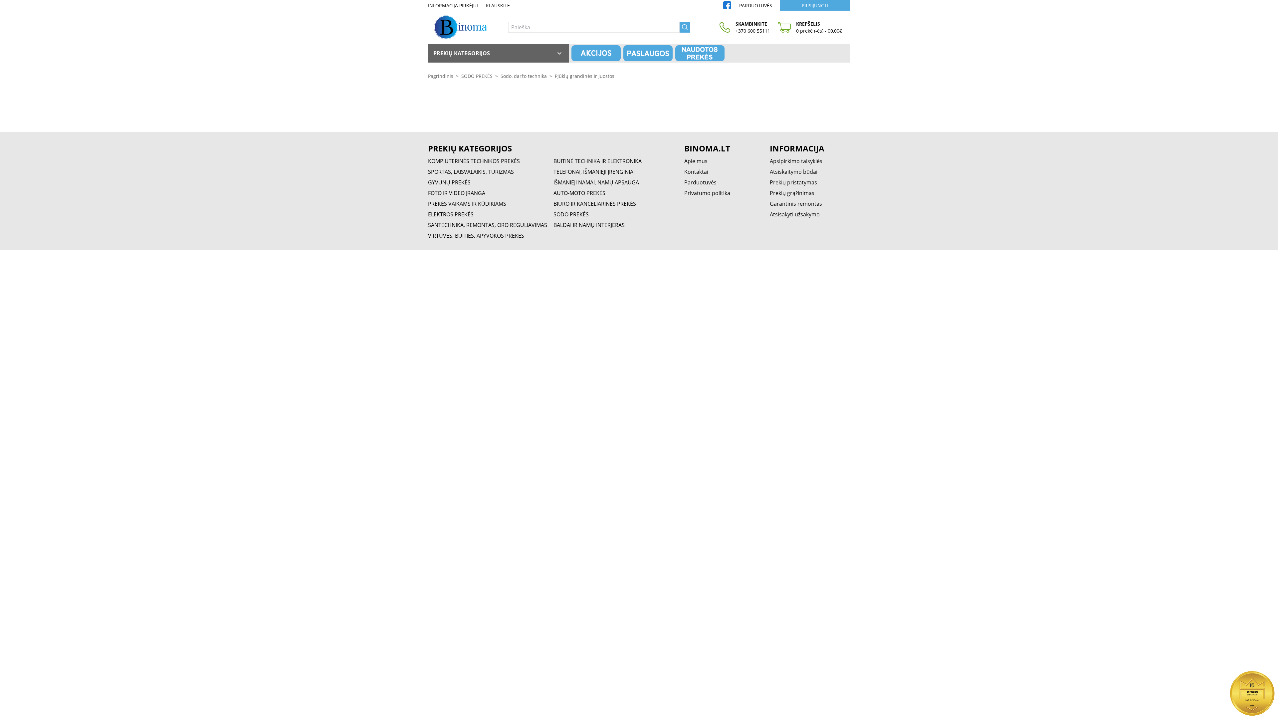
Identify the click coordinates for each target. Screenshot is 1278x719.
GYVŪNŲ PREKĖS (449, 182)
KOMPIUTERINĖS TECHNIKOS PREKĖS (474, 161)
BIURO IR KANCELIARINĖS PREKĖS (594, 203)
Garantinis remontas (796, 203)
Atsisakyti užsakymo (795, 214)
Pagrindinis (440, 76)
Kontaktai (696, 171)
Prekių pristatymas (793, 182)
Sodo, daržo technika (524, 76)
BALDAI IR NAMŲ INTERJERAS (589, 225)
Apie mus (696, 161)
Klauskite (498, 5)
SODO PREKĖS (477, 76)
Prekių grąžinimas (792, 193)
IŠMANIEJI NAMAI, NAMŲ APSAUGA (596, 182)
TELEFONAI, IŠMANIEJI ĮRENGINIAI (594, 171)
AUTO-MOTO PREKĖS (579, 193)
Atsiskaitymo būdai (793, 171)
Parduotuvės (755, 5)
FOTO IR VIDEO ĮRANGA (456, 193)
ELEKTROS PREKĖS (451, 214)
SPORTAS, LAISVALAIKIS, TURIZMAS (471, 171)
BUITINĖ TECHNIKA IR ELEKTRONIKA (597, 161)
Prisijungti (815, 5)
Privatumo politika (707, 193)
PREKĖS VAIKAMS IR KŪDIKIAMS (467, 203)
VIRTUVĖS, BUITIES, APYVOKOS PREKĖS (476, 235)
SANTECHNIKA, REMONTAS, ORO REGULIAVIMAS (487, 225)
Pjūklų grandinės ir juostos (584, 76)
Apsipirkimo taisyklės (796, 161)
